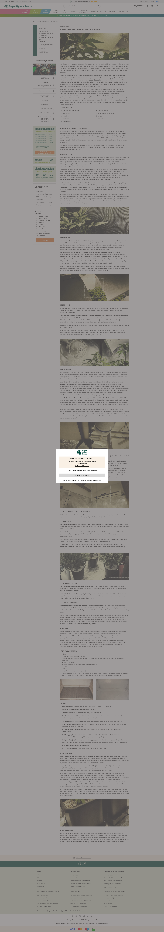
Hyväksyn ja (83, 470)
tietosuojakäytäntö (93, 470)
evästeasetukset (79, 470)
